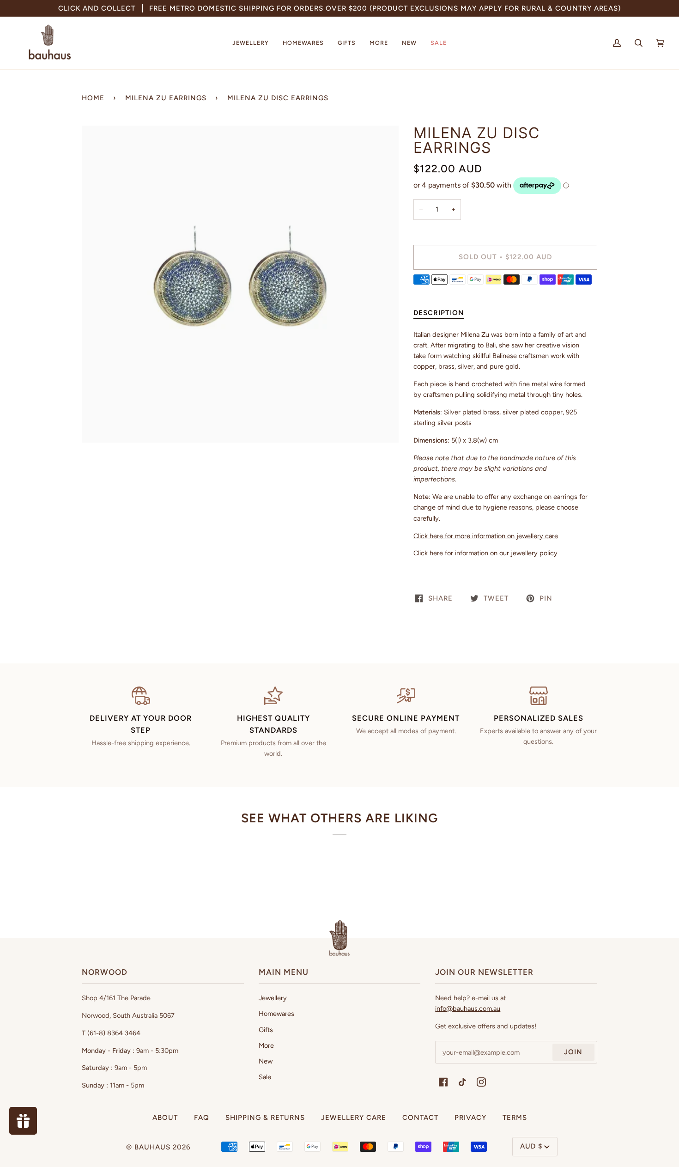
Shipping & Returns (265, 1117)
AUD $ (531, 1146)
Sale (265, 1077)
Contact (420, 1117)
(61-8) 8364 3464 (113, 1033)
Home (93, 98)
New (266, 1061)
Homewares (276, 1013)
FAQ (201, 1117)
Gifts (266, 1030)
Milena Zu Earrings (165, 98)
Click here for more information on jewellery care (485, 536)
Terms (515, 1117)
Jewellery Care (353, 1117)
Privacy (470, 1117)
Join (573, 1052)
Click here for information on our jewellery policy (485, 553)
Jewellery (273, 998)
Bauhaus (152, 1147)
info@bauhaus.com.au (467, 1008)
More (266, 1045)
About (165, 1117)
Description (438, 313)
